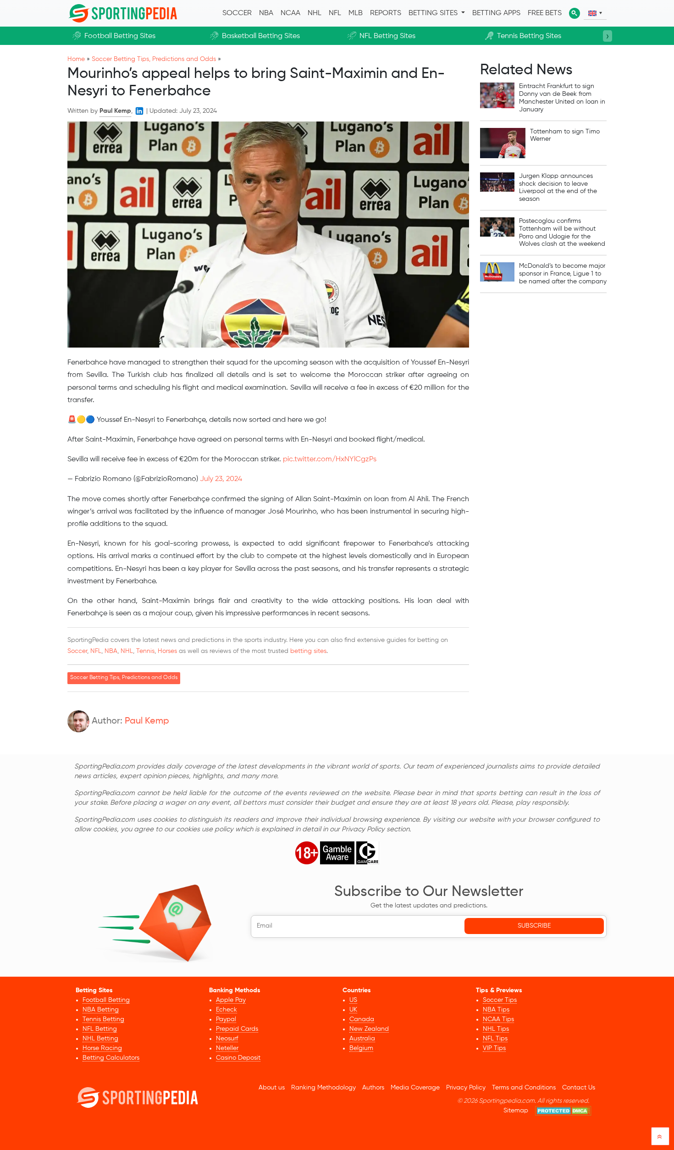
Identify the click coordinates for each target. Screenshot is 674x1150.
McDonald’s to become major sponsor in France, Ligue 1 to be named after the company (563, 274)
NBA (266, 13)
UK (353, 1009)
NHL (314, 13)
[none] (595, 13)
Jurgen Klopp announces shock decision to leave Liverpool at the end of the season (558, 187)
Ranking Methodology (323, 1087)
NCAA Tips (498, 1019)
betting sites (308, 651)
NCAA (290, 13)
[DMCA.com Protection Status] (563, 1111)
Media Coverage (415, 1087)
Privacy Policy (466, 1087)
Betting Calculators (111, 1058)
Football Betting (106, 1000)
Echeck (226, 1009)
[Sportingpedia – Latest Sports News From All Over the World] (122, 13)
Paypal (226, 1019)
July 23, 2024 (221, 479)
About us (272, 1087)
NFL (335, 13)
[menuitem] (595, 13)
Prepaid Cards (237, 1029)
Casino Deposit (238, 1058)
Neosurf (227, 1038)
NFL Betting (100, 1029)
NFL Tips (495, 1038)
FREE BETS (545, 13)
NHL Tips (496, 1029)
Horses (167, 651)
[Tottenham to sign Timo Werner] (502, 143)
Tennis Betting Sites (529, 36)
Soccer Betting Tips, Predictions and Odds (154, 59)
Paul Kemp (147, 721)
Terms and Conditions (524, 1087)
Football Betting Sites (119, 36)
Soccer (77, 651)
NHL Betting (100, 1038)
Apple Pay (231, 1000)
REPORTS (385, 13)
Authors (373, 1087)
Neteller (227, 1048)
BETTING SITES (434, 13)
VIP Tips (494, 1048)
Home (76, 59)
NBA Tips (496, 1009)
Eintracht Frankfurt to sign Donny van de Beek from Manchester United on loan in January (562, 97)
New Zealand (369, 1029)
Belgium (361, 1048)
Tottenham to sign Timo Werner (565, 135)
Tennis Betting (103, 1019)
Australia (362, 1038)
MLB (355, 13)
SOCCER (237, 13)
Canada (361, 1019)
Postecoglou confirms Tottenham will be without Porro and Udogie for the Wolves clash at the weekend (562, 232)
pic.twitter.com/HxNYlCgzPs (329, 459)
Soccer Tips (500, 1000)
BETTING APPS (496, 13)
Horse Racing (102, 1048)
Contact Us (578, 1087)
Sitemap (515, 1110)
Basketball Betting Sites (261, 36)
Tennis (145, 651)
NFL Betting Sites (387, 36)
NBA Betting (101, 1009)
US (353, 1000)
